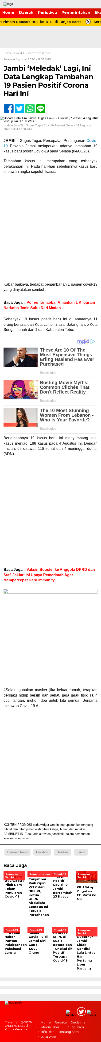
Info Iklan (47, 1032)
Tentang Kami (68, 1032)
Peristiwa (47, 12)
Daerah (26, 12)
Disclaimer (79, 1022)
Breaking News (17, 852)
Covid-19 (20, 53)
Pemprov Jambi (39, 53)
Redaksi (61, 1022)
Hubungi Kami (74, 1027)
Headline (62, 852)
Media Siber (50, 1027)
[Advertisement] (50, 229)
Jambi (81, 852)
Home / (9, 53)
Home (8, 12)
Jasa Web (48, 1036)
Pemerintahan (76, 12)
